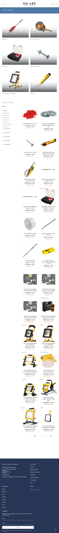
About (3, 489)
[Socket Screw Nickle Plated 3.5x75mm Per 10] (48, 169)
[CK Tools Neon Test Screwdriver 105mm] (30, 250)
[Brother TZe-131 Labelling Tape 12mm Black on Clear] (30, 306)
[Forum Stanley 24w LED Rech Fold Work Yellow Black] (30, 360)
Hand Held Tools (35, 39)
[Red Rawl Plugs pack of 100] (30, 114)
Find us (4, 502)
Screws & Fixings (35, 66)
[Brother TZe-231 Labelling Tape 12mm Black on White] (48, 279)
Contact (4, 491)
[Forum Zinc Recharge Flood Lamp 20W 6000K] (48, 333)
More (31, 482)
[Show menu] (2, 4)
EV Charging (33, 480)
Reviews (4, 499)
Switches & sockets (35, 472)
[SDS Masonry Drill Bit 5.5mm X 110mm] (48, 223)
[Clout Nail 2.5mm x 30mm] (30, 142)
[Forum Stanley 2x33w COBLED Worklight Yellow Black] (48, 387)
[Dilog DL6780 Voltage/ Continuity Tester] (30, 169)
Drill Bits (5, 39)
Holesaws (5, 66)
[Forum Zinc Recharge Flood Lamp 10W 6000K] (30, 333)
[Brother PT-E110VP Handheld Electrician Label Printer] (48, 306)
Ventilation (32, 474)
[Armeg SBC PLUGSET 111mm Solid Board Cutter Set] (48, 196)
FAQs (3, 494)
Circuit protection (34, 477)
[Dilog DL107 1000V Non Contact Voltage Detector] (48, 142)
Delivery (4, 497)
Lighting (32, 466)
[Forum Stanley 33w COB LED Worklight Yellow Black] (30, 416)
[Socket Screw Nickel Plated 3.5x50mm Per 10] (30, 196)
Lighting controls (34, 469)
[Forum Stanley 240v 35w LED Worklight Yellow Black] (48, 416)
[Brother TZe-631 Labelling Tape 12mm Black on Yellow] (30, 279)
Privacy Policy (24, 530)
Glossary (4, 507)
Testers (32, 93)
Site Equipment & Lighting (9, 93)
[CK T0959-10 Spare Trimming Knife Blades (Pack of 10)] (48, 250)
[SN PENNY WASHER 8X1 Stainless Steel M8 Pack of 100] (48, 114)
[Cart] (56, 4)
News (3, 505)
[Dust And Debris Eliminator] (30, 223)
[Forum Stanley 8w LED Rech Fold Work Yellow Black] (30, 387)
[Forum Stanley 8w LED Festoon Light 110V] (48, 360)
